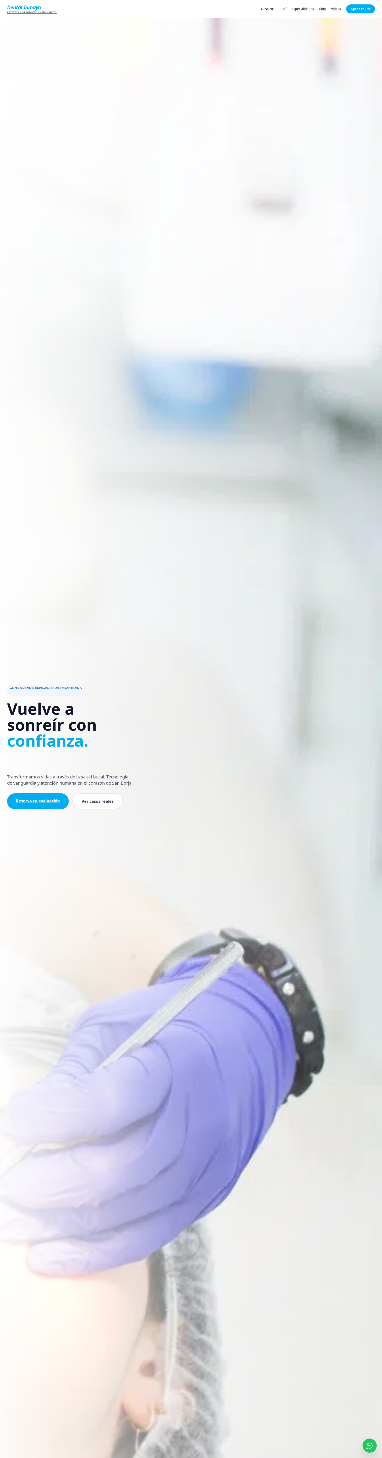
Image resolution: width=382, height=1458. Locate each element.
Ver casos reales (98, 801)
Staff (283, 9)
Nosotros (267, 9)
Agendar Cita (361, 9)
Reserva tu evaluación (38, 800)
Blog (322, 9)
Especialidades (303, 9)
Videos (336, 9)
